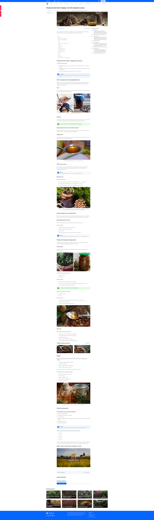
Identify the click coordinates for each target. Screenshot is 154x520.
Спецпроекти (104, 3)
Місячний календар (88, 3)
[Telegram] (58, 1)
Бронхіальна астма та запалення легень (63, 43)
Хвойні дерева (50, 10)
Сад (71, 3)
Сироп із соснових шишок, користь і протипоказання (62, 351)
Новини (56, 3)
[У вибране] (71, 346)
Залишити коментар (61, 483)
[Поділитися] (85, 28)
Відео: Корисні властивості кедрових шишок (64, 57)
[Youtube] (54, 1)
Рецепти (99, 3)
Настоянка (59, 52)
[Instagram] (59, 1)
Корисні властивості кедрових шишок (63, 38)
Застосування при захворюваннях (62, 39)
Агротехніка (81, 3)
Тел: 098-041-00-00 (91, 515)
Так (72, 472)
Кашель (59, 42)
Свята (94, 3)
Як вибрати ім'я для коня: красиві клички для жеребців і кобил (99, 34)
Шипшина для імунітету (97, 40)
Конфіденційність (91, 512)
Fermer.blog (47, 3)
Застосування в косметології (61, 48)
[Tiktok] (61, 1)
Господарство (67, 3)
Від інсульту (59, 47)
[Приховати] (89, 37)
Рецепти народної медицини (61, 51)
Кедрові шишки (57, 10)
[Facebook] (56, 1)
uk (99, 1)
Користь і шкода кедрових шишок (65, 10)
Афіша (51, 3)
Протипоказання (60, 56)
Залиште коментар (61, 481)
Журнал (61, 3)
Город (76, 3)
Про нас (90, 513)
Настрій (59, 53)
